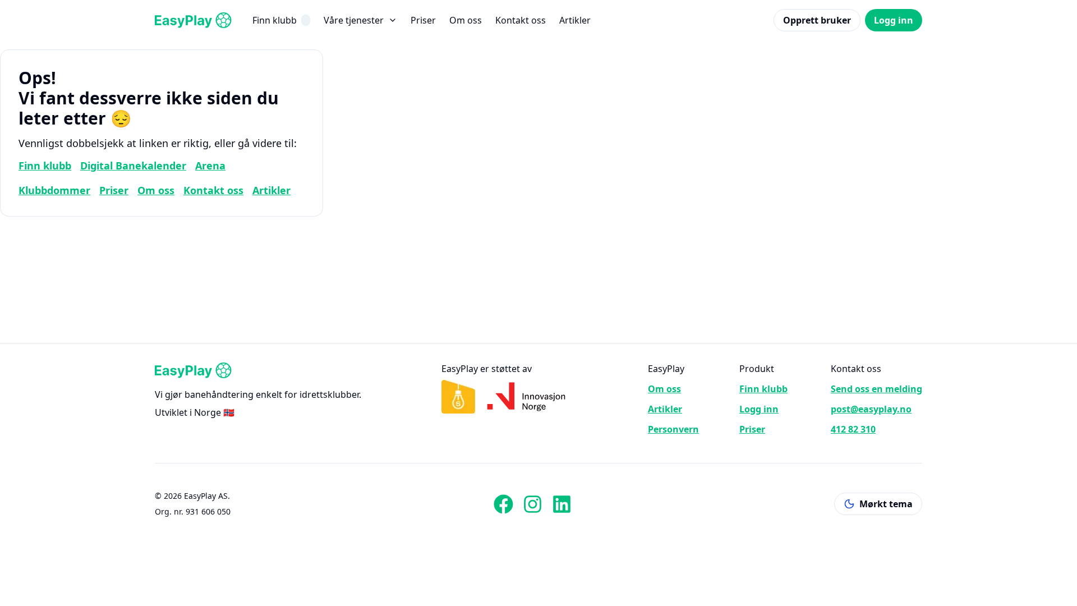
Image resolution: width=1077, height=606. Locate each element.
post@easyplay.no (871, 409)
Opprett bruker (817, 20)
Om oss (465, 20)
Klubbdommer (54, 190)
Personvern (673, 429)
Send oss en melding (876, 389)
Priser (423, 20)
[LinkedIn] (561, 503)
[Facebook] (503, 503)
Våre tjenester (354, 20)
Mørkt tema (886, 504)
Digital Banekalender (133, 165)
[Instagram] (532, 503)
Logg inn (893, 20)
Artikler (575, 20)
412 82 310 (853, 429)
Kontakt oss (520, 20)
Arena (210, 165)
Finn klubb (274, 20)
